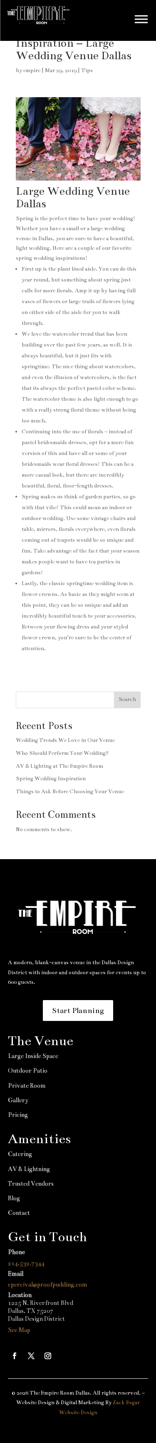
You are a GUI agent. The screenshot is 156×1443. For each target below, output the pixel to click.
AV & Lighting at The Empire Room (59, 766)
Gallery (18, 1100)
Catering (20, 1154)
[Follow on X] (31, 1356)
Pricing (18, 1115)
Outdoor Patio (27, 1070)
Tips (87, 70)
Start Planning (78, 1010)
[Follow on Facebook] (14, 1356)
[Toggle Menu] (141, 19)
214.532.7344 (26, 1263)
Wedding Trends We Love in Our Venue (65, 740)
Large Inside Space (33, 1056)
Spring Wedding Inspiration (51, 778)
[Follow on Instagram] (47, 1356)
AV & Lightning (29, 1169)
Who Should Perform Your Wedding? (62, 753)
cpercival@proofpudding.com (47, 1284)
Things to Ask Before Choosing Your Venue (70, 791)
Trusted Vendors (31, 1183)
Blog (14, 1198)
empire (31, 70)
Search (127, 699)
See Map (19, 1330)
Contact (19, 1213)
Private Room (27, 1085)
